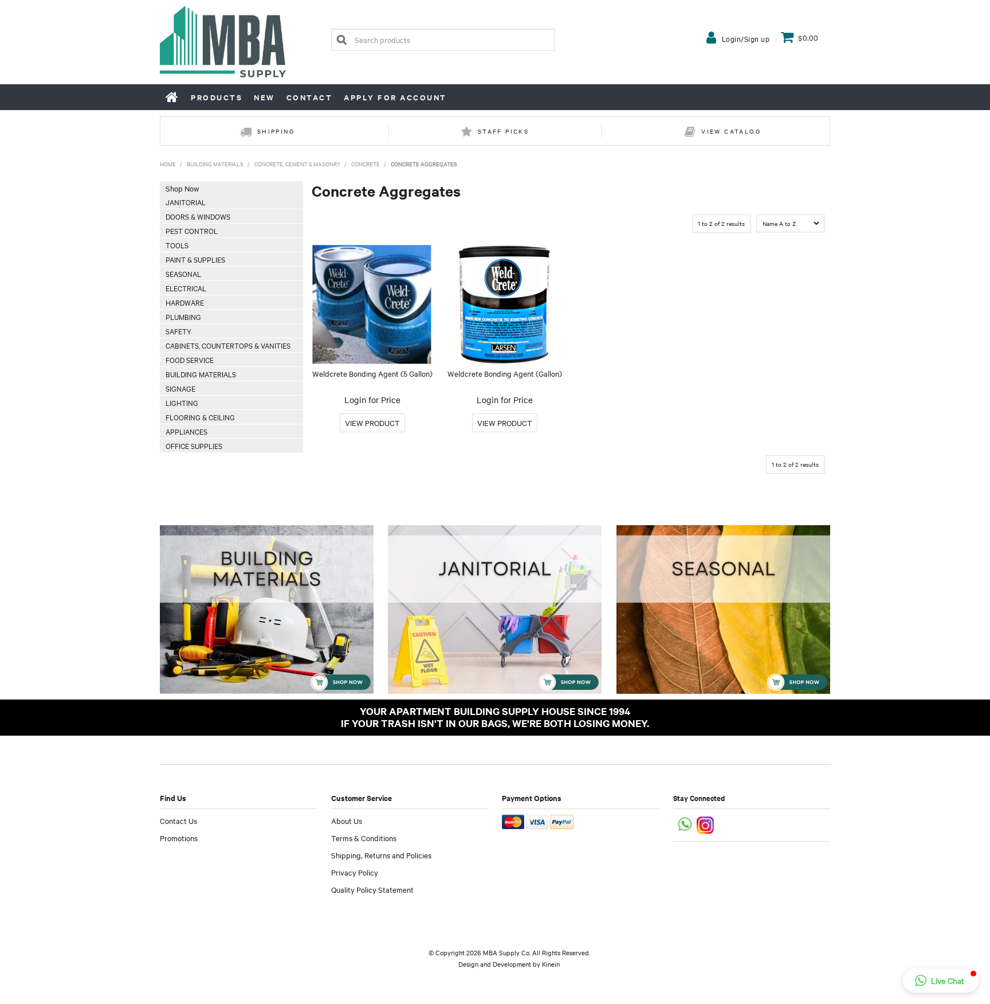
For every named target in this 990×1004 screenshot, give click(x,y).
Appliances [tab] (186, 431)
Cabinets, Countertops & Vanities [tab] (228, 345)
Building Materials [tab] (201, 374)
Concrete (365, 163)
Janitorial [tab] (186, 202)
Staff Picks (503, 131)
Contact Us (178, 820)
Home (172, 97)
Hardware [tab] (185, 302)
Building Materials (215, 163)
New (264, 97)
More (372, 422)
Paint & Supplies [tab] (195, 259)
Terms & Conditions (363, 838)
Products (216, 97)
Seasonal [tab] (183, 273)
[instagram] (706, 823)
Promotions (179, 838)
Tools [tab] (177, 245)
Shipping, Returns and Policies (381, 855)
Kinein (551, 963)
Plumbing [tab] (183, 316)
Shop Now (182, 188)
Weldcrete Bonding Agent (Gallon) (504, 373)
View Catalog (731, 131)
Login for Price (372, 399)
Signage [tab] (180, 388)
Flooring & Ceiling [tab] (200, 417)
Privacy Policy (354, 872)
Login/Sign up (746, 38)
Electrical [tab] (186, 288)
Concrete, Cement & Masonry (297, 163)
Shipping (275, 131)
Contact (309, 97)
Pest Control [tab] (192, 230)
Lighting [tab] (182, 402)
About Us (346, 820)
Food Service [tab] (190, 359)
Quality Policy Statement (372, 889)
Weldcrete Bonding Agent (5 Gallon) (372, 373)
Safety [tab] (178, 331)
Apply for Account (395, 97)
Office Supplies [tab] (194, 445)
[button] (941, 980)
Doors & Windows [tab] (198, 216)
